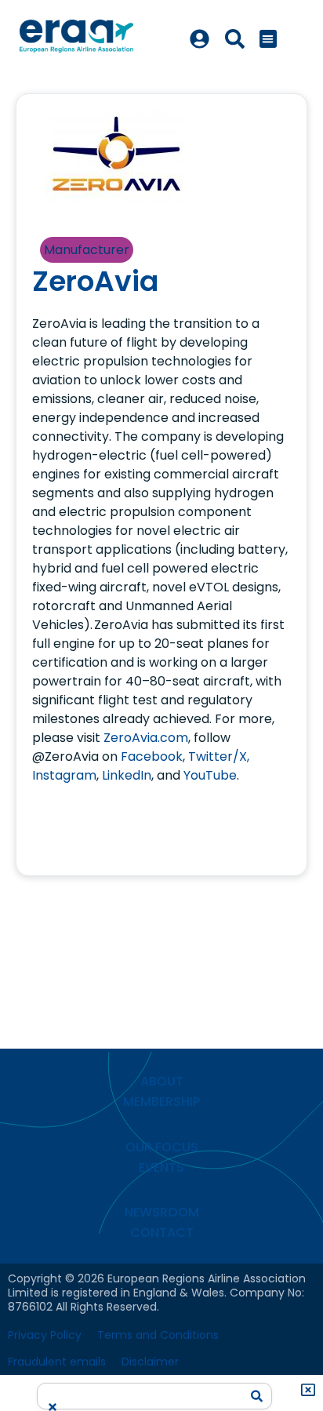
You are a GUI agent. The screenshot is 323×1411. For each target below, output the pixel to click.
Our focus (161, 1147)
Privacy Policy (45, 1335)
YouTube (210, 775)
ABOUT (161, 1081)
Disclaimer (150, 1361)
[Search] (258, 1396)
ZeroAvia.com (145, 738)
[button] (268, 39)
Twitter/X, (218, 756)
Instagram (64, 775)
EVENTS (161, 1167)
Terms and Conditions (158, 1335)
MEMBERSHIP (161, 1102)
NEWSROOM (162, 1212)
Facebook (152, 756)
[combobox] (143, 1391)
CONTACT (162, 1233)
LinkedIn (126, 775)
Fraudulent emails (57, 1361)
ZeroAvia (95, 281)
